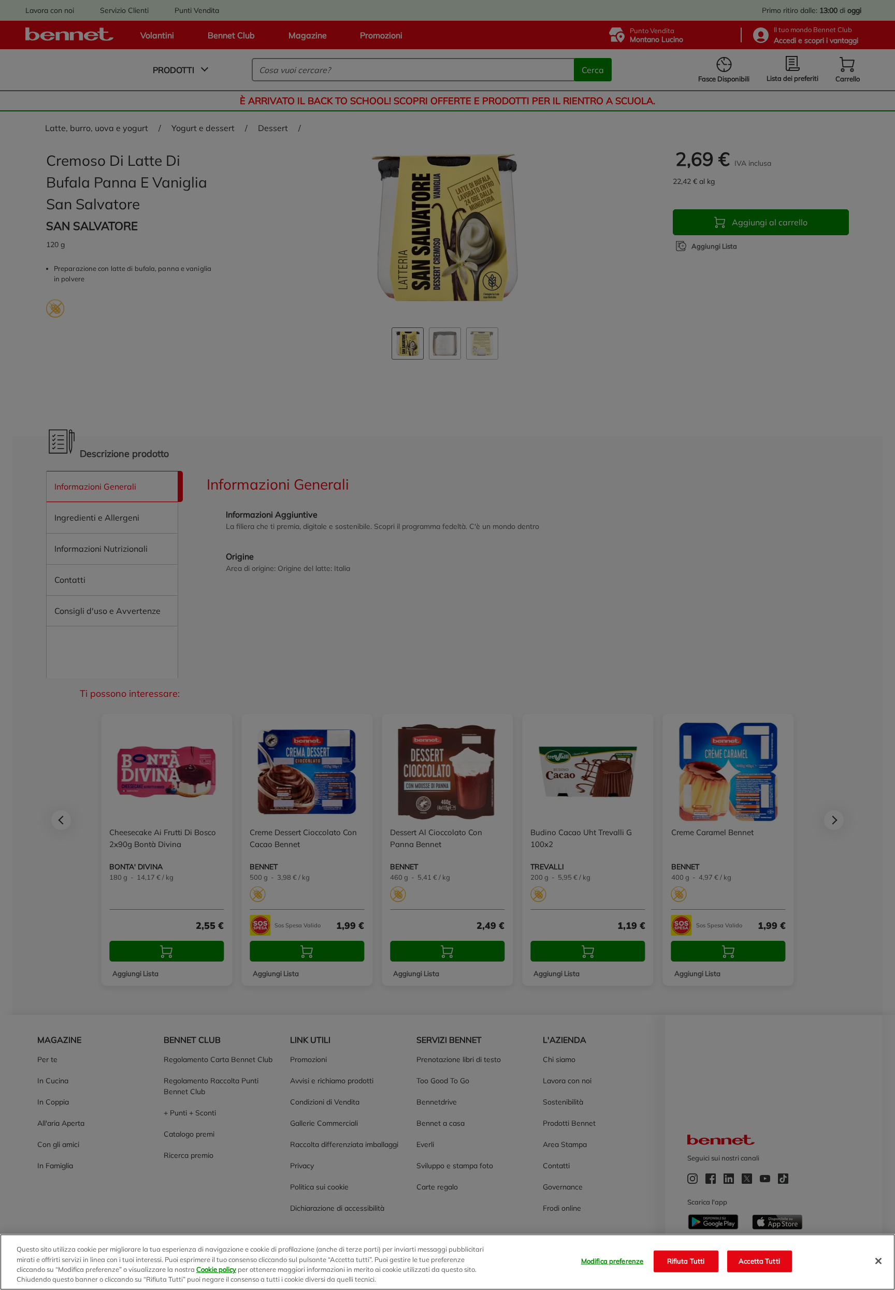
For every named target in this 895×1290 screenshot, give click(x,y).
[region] (447, 1262)
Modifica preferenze (612, 1261)
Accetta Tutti (759, 1261)
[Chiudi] (878, 1261)
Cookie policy (216, 1269)
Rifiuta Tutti (686, 1261)
